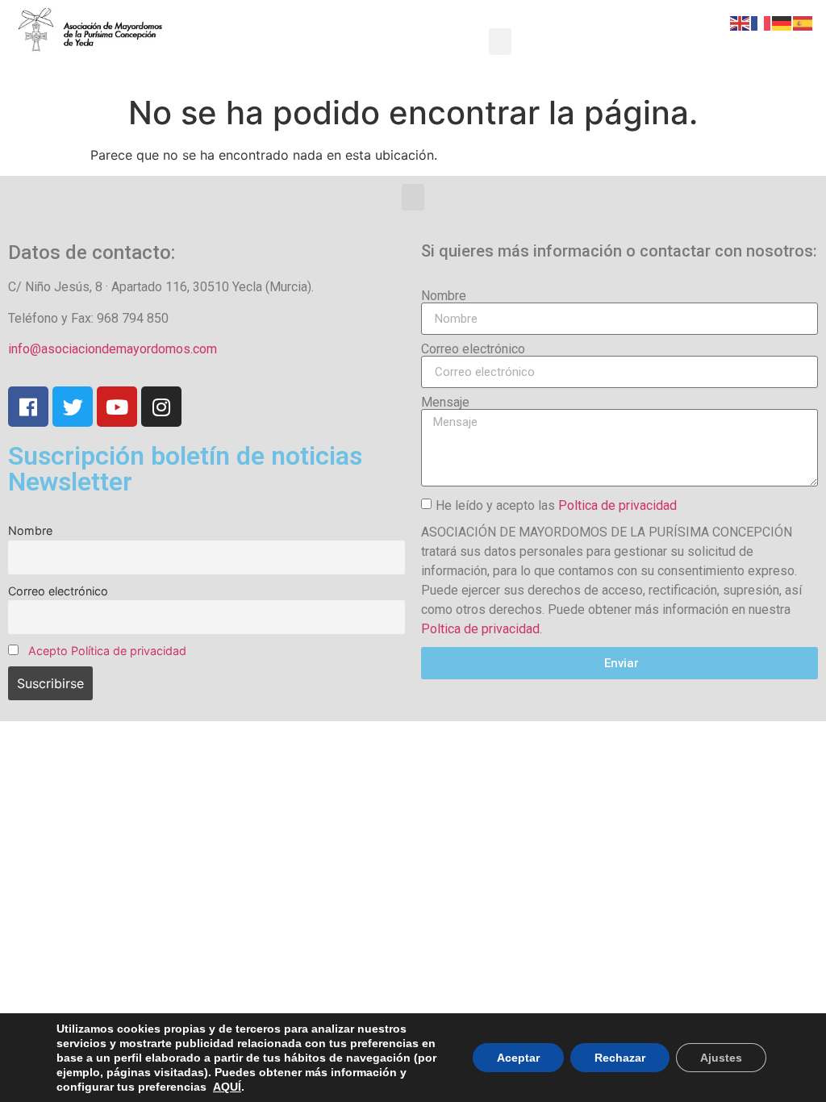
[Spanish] (803, 22)
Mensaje (445, 402)
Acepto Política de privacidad (107, 650)
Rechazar (619, 1057)
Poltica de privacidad (617, 505)
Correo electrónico (58, 591)
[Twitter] (72, 406)
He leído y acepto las (556, 505)
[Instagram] (161, 406)
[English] (740, 22)
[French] (761, 22)
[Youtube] (117, 406)
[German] (782, 22)
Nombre (30, 530)
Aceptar (518, 1057)
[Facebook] (28, 406)
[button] (500, 41)
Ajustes (721, 1057)
